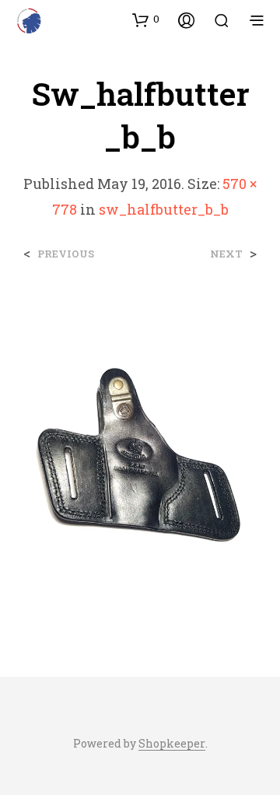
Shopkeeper (171, 743)
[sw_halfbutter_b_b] (140, 454)
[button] (145, 19)
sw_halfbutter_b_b (164, 209)
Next (226, 254)
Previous (65, 254)
